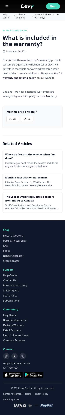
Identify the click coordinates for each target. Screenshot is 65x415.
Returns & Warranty (15, 285)
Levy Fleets (9, 315)
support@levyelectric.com (16, 363)
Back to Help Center (16, 30)
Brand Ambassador (14, 320)
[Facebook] (23, 356)
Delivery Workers (13, 325)
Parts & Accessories (15, 240)
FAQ (5, 245)
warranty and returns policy (19, 77)
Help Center (6, 16)
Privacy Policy (41, 393)
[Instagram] (6, 356)
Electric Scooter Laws (15, 335)
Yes (14, 118)
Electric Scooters (13, 235)
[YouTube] (14, 356)
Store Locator (11, 261)
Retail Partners (12, 330)
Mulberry (51, 96)
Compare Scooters (14, 340)
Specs (6, 250)
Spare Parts (10, 295)
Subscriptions (11, 300)
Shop (53, 6)
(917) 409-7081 (10, 367)
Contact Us (9, 280)
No (28, 118)
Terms (28, 393)
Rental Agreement (12, 393)
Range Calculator (13, 256)
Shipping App (11, 290)
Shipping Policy (11, 399)
